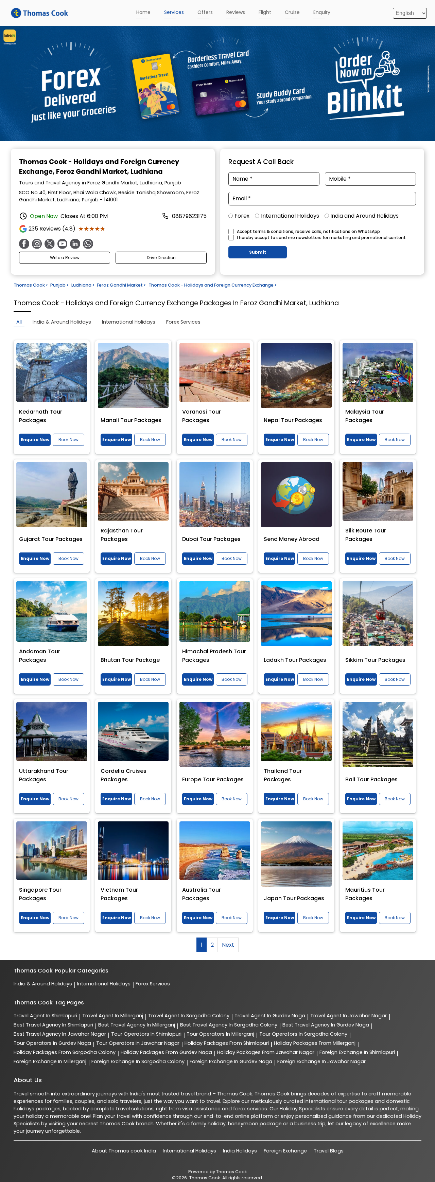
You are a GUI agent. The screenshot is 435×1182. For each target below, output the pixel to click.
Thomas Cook (231, 1172)
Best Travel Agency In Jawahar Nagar (60, 1034)
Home (143, 12)
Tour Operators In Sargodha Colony (303, 1034)
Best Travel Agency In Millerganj (136, 1024)
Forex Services (153, 983)
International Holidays (290, 216)
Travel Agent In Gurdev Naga (269, 1015)
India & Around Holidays (43, 983)
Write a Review (65, 257)
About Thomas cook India (124, 1150)
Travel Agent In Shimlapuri (45, 1015)
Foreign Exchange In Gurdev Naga (231, 1061)
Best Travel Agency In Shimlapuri (53, 1024)
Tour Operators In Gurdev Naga (52, 1043)
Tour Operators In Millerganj (220, 1034)
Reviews (235, 12)
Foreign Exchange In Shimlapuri (357, 1052)
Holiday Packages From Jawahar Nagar (265, 1052)
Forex (241, 216)
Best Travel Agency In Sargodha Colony (228, 1024)
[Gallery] (217, 84)
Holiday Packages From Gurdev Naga (166, 1052)
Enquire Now (35, 439)
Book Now (68, 439)
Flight (265, 12)
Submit (257, 252)
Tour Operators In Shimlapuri (146, 1034)
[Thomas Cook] (39, 13)
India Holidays (240, 1150)
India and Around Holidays (364, 216)
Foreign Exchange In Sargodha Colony (138, 1061)
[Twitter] (50, 244)
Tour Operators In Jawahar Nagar (137, 1043)
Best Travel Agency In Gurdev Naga (325, 1024)
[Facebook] (24, 244)
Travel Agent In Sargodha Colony (188, 1015)
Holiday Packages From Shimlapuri (227, 1043)
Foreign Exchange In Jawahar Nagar (321, 1061)
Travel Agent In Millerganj (112, 1015)
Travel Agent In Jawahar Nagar (348, 1015)
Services (174, 12)
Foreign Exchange (285, 1150)
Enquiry (321, 12)
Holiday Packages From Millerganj (314, 1043)
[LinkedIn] (75, 244)
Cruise (292, 12)
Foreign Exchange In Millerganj (50, 1061)
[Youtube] (62, 244)
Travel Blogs (329, 1150)
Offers (205, 12)
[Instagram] (37, 244)
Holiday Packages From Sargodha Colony (65, 1052)
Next (228, 945)
